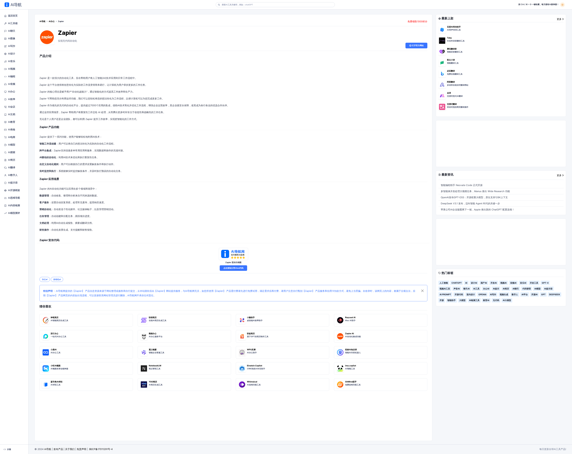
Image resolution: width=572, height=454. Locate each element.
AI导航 (42, 21)
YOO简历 (153, 381)
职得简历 (153, 317)
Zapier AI (349, 333)
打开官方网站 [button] (418, 45)
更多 (559, 19)
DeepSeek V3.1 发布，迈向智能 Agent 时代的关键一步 (470, 203)
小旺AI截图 (55, 365)
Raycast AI (350, 317)
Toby (449, 38)
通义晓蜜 (153, 349)
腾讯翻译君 (452, 49)
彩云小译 (451, 60)
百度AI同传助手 (454, 27)
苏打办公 (54, 333)
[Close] (422, 290)
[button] (14, 15)
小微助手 (251, 317)
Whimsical (252, 381)
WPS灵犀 (251, 349)
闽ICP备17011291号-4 (101, 449)
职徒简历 (251, 333)
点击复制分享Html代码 (233, 268)
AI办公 (52, 21)
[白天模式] (562, 4)
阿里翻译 (451, 82)
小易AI (54, 349)
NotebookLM (155, 365)
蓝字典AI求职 (56, 381)
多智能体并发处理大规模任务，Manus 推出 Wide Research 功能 (475, 191)
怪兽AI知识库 (351, 349)
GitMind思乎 (351, 381)
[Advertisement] (233, 67)
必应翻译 (451, 71)
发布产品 (58, 449)
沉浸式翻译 (452, 104)
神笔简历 (54, 317)
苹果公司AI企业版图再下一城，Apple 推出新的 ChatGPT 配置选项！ (477, 209)
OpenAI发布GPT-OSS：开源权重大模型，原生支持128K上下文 (474, 197)
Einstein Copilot (254, 365)
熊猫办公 (153, 333)
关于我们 (70, 449)
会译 (449, 93)
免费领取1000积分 (417, 21)
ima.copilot (350, 365)
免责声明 (81, 449)
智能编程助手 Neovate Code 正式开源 (461, 185)
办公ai (44, 279)
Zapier (67, 32)
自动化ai (57, 279)
